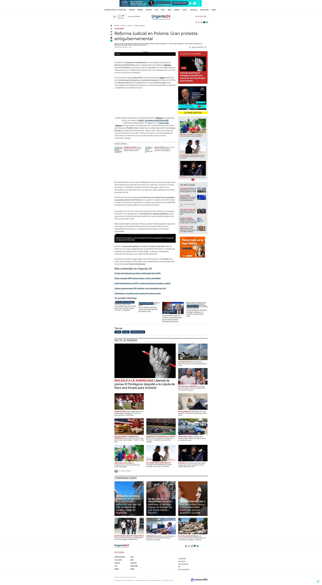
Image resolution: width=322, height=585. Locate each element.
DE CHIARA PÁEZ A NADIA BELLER (158, 463)
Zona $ (184, 10)
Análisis (149, 10)
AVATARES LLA (183, 463)
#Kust (141, 120)
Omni (170, 10)
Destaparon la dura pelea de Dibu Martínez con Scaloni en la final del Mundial (188, 198)
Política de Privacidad (131, 577)
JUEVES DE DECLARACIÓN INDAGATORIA (129, 536)
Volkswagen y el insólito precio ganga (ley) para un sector (137, 293)
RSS (179, 567)
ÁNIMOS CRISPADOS (169, 312)
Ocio (156, 10)
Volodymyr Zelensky (138, 332)
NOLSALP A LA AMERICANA (134, 380)
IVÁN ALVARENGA (191, 204)
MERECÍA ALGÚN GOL (122, 411)
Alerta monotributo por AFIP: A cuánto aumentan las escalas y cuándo (142, 283)
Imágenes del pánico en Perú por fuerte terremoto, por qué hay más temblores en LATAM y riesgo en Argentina (128, 506)
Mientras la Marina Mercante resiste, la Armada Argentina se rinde (188, 190)
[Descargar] (111, 38)
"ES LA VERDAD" (185, 196)
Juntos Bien (204, 10)
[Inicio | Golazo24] (207, 22)
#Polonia (159, 118)
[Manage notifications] (318, 581)
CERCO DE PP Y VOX (192, 306)
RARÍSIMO (150, 536)
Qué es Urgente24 (183, 564)
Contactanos (181, 561)
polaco (162, 77)
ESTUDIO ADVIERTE (186, 218)
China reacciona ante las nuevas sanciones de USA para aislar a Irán (147, 309)
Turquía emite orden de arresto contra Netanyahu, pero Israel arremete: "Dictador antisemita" (172, 318)
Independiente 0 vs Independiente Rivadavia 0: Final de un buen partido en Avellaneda (129, 413)
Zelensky (167, 65)
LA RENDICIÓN (185, 188)
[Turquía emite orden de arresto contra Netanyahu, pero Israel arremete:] (173, 313)
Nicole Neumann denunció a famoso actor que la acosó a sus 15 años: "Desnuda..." (188, 229)
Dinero (177, 10)
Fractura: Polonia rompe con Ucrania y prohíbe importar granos (133, 149)
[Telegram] (111, 35)
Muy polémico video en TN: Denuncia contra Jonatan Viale (188, 212)
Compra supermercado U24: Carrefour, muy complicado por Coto (140, 288)
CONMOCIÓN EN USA (192, 501)
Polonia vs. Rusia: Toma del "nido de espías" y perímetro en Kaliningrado (164, 149)
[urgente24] (121, 547)
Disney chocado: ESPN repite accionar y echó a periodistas (137, 278)
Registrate (199, 16)
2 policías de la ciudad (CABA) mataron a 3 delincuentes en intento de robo (192, 438)
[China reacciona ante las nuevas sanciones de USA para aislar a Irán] (149, 305)
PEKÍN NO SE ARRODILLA (146, 303)
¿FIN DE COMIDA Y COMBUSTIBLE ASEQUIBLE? (128, 302)
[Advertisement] (145, 102)
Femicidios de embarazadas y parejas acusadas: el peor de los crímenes (159, 465)
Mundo (132, 10)
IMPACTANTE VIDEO (185, 436)
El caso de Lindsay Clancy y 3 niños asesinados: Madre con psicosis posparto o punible (193, 507)
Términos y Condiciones (119, 577)
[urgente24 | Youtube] (204, 22)
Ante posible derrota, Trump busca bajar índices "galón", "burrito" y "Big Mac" (125, 308)
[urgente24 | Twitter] (199, 22)
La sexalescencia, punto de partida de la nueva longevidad (127, 465)
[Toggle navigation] (115, 16)
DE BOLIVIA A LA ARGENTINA (157, 500)
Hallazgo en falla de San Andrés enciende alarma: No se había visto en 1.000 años (188, 221)
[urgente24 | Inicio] (206, 572)
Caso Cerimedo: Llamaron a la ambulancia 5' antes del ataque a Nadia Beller (128, 538)
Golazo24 (193, 10)
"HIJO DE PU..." (185, 227)
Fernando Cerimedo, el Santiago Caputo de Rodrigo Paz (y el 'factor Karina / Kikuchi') (160, 507)
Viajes (213, 10)
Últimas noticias (110, 10)
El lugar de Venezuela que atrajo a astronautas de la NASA (137, 273)
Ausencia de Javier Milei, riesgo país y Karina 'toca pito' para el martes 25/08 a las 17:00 (192, 465)
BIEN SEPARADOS (184, 411)
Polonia (119, 125)
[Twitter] (111, 29)
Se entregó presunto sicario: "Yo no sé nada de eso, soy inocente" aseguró (191, 388)
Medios (140, 10)
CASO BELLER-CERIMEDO (187, 386)
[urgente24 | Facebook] (196, 22)
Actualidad (122, 10)
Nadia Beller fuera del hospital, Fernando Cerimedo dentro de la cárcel (192, 413)
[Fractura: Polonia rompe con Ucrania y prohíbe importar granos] (118, 150)
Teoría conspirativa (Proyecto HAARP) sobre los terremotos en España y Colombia (192, 538)
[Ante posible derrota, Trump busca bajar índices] (125, 304)
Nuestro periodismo (184, 569)
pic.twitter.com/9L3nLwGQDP (157, 120)
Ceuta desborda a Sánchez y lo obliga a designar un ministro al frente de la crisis (196, 313)
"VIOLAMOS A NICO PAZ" (188, 209)
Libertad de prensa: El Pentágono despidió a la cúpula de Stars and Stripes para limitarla (192, 76)
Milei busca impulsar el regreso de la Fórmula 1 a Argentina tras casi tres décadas (159, 440)
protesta (125, 332)
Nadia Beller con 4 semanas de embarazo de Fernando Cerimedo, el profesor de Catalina (160, 538)
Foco (163, 10)
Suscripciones (182, 559)
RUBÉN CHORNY (126, 471)
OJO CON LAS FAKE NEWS (187, 536)
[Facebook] (111, 26)
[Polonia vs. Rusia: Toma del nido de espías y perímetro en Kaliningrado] (149, 150)
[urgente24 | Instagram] (201, 22)
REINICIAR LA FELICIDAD (123, 463)
